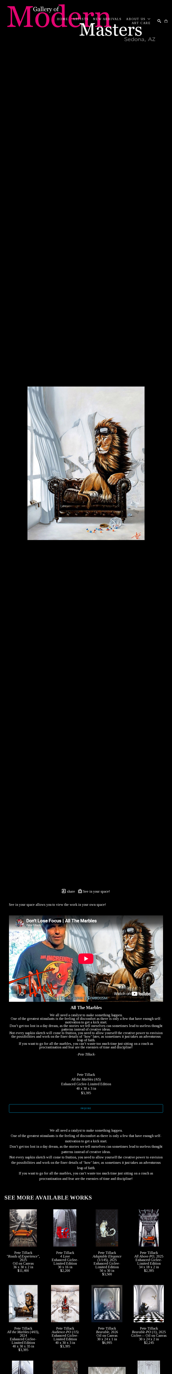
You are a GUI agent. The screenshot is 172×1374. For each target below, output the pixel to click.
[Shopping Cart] (166, 21)
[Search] (159, 21)
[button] (138, 19)
